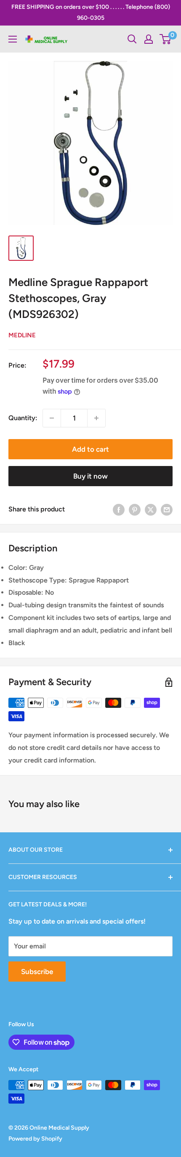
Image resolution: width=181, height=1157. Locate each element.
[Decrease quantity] (52, 418)
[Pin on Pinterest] (135, 509)
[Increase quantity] (96, 418)
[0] (165, 39)
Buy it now (90, 476)
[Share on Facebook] (119, 509)
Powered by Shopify (35, 1138)
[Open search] (132, 39)
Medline (22, 335)
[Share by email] (167, 509)
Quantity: (22, 418)
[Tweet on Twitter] (151, 509)
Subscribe (37, 971)
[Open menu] (12, 39)
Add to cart (90, 449)
